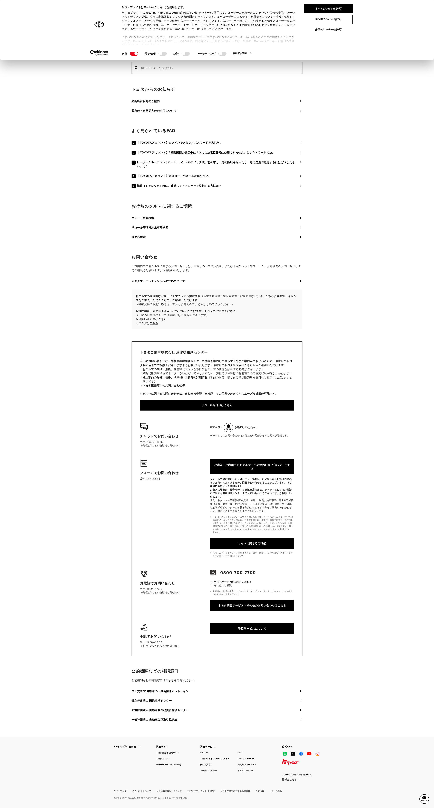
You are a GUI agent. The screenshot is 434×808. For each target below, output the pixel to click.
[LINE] (285, 753)
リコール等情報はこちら (216, 405)
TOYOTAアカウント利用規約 (201, 791)
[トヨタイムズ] (290, 762)
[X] (293, 753)
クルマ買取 (205, 764)
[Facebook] (301, 753)
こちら (269, 296)
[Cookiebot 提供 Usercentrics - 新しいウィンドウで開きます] (99, 53)
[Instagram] (317, 753)
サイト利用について (141, 791)
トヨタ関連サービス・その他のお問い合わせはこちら (252, 605)
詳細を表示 (240, 53)
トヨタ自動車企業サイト (167, 752)
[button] (424, 799)
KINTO (241, 752)
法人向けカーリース (247, 764)
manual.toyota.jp (169, 12)
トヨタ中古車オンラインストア (215, 758)
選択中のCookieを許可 (328, 19)
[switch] (163, 54)
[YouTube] (309, 753)
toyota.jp (149, 12)
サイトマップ (120, 791)
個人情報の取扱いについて (169, 791)
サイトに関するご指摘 (252, 543)
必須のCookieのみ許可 (328, 29)
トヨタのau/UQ (245, 770)
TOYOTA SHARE (246, 758)
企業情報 (260, 791)
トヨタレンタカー (208, 770)
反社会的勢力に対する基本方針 (235, 791)
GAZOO (204, 752)
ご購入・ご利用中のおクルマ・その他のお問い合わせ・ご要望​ (252, 467)
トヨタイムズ (162, 758)
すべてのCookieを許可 (328, 8)
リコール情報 (276, 791)
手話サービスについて (252, 628)
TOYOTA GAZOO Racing (168, 764)
